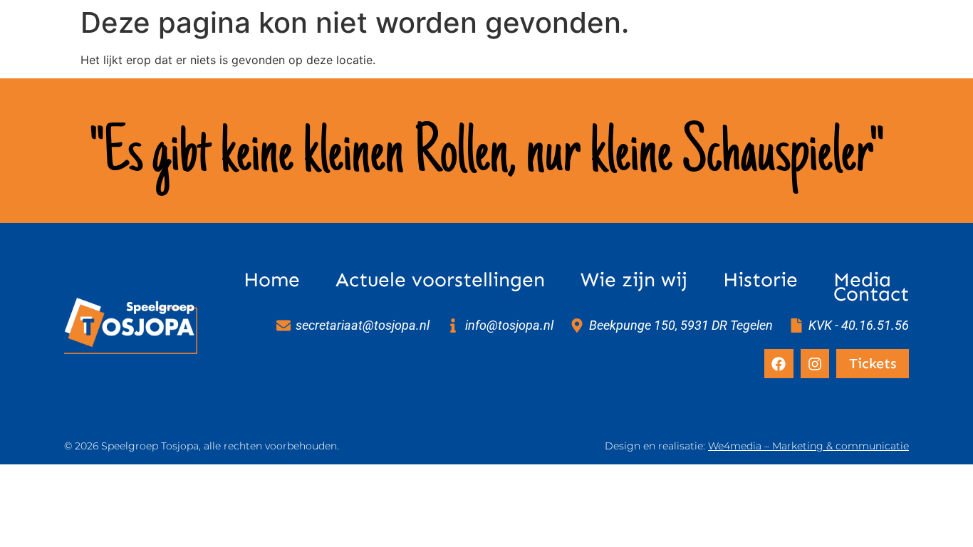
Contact (871, 294)
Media (862, 280)
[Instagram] (815, 363)
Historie (760, 280)
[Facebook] (778, 363)
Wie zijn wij (634, 280)
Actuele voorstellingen (440, 280)
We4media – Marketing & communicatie (808, 445)
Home (272, 280)
